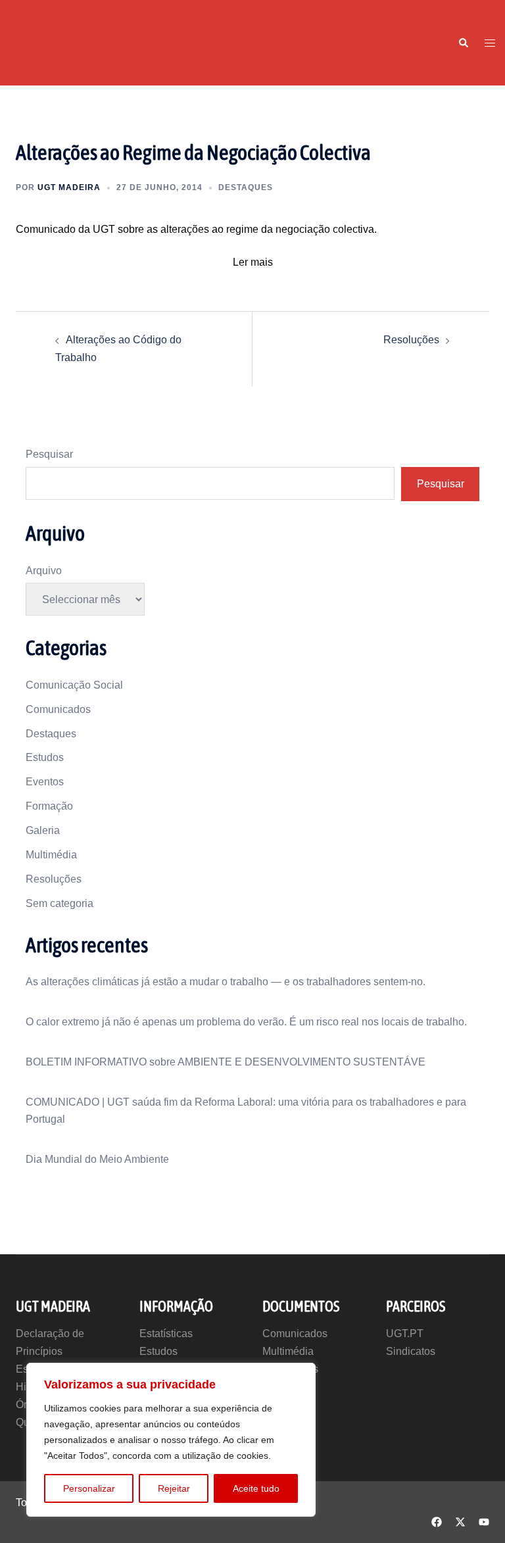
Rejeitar (174, 1488)
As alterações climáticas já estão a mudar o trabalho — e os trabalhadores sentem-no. (225, 981)
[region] (171, 1440)
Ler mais (253, 262)
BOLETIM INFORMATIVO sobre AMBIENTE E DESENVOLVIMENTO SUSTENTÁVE (225, 1061)
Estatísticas (166, 1333)
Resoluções (411, 339)
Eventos (45, 781)
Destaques (245, 187)
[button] (463, 42)
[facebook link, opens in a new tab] (436, 1520)
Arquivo (44, 570)
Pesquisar (49, 454)
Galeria (43, 830)
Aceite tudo (256, 1488)
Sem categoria (59, 903)
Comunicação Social (74, 685)
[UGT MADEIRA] (41, 41)
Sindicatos (410, 1351)
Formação (49, 806)
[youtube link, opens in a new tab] (484, 1520)
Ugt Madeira (69, 187)
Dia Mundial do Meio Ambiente (97, 1159)
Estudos (45, 757)
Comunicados (58, 709)
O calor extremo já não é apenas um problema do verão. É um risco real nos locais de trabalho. (246, 1021)
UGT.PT (404, 1333)
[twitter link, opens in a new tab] (460, 1520)
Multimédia (51, 854)
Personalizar (89, 1488)
